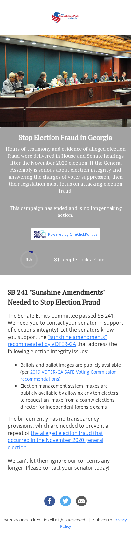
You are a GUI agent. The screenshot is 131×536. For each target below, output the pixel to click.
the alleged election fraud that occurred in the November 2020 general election (55, 440)
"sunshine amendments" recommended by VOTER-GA (57, 340)
